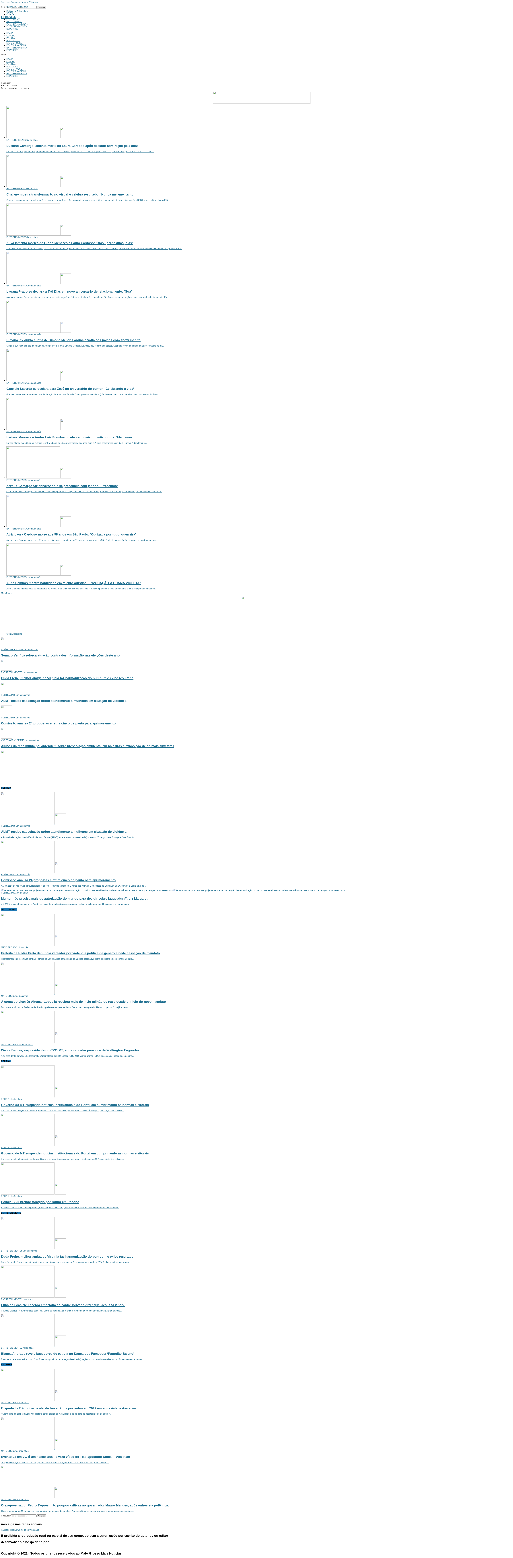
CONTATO (8, 17)
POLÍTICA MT (13, 40)
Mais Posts (6, 593)
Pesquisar (6, 85)
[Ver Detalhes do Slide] (261, 103)
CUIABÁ (10, 36)
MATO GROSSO (14, 43)
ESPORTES (12, 29)
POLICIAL (11, 38)
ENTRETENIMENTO (16, 26)
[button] (256, 55)
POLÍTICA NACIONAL (17, 24)
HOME (9, 33)
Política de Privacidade (17, 7)
